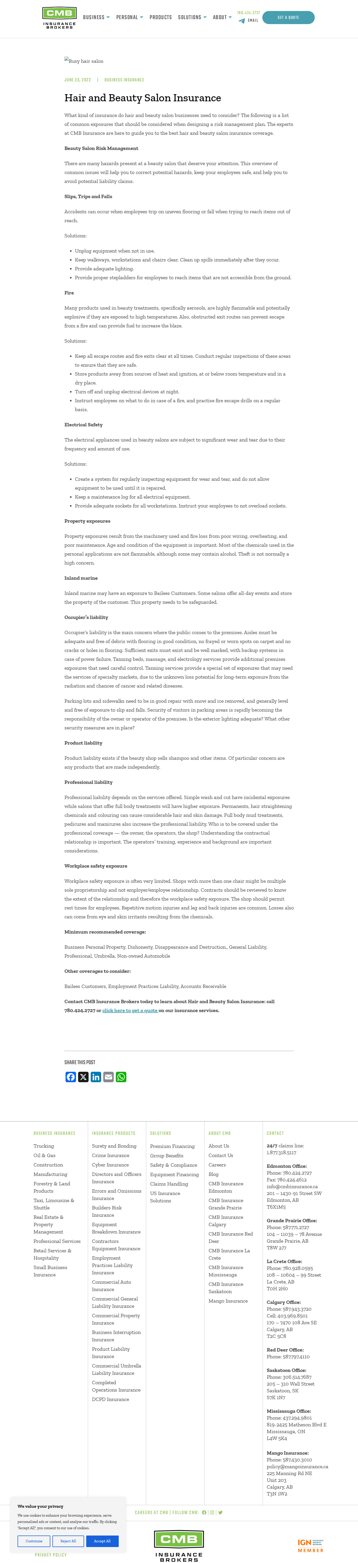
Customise (34, 1541)
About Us (219, 1146)
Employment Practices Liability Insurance (112, 1265)
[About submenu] (230, 17)
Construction (48, 1165)
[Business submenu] (108, 17)
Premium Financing (172, 1146)
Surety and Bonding (114, 1146)
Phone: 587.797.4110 (288, 1356)
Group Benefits (166, 1155)
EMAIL (253, 20)
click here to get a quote (130, 1010)
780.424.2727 (249, 13)
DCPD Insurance (110, 1399)
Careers (217, 1165)
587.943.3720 (297, 1309)
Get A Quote (288, 17)
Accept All (102, 1541)
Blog (214, 1174)
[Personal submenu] (141, 17)
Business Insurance (124, 80)
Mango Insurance (228, 1301)
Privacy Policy (51, 1555)
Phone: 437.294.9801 (289, 1418)
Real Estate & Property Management (49, 1224)
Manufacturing (50, 1174)
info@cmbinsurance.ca (292, 1186)
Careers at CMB (151, 1513)
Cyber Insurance (110, 1165)
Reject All (68, 1541)
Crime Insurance (110, 1155)
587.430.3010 (297, 1459)
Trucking (44, 1146)
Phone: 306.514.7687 (289, 1377)
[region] (68, 1525)
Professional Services (57, 1241)
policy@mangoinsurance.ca (297, 1466)
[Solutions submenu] (205, 17)
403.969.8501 (293, 1316)
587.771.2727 (296, 1227)
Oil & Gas (45, 1155)
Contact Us (221, 1155)
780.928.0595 (298, 1268)
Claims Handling (169, 1184)
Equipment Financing (174, 1174)
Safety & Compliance (173, 1165)
